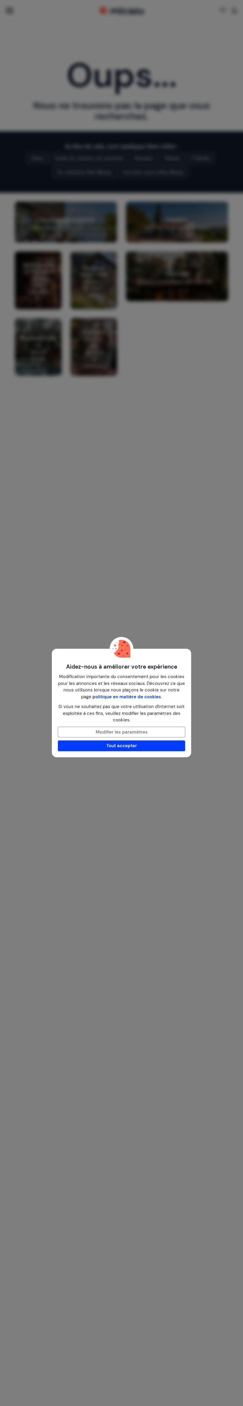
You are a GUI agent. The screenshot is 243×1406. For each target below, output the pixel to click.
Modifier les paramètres (122, 732)
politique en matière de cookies (126, 697)
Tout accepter (121, 746)
